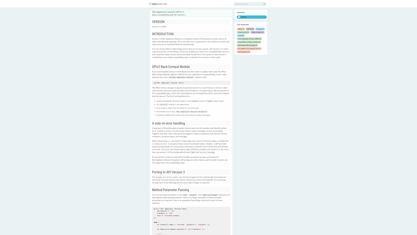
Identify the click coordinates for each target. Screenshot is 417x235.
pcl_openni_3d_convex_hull (249, 48)
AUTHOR (243, 17)
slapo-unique (258, 32)
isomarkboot (244, 52)
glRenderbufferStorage (247, 45)
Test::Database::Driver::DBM (249, 39)
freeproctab (243, 32)
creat (241, 35)
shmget (260, 29)
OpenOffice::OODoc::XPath (249, 42)
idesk (241, 29)
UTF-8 (250, 29)
